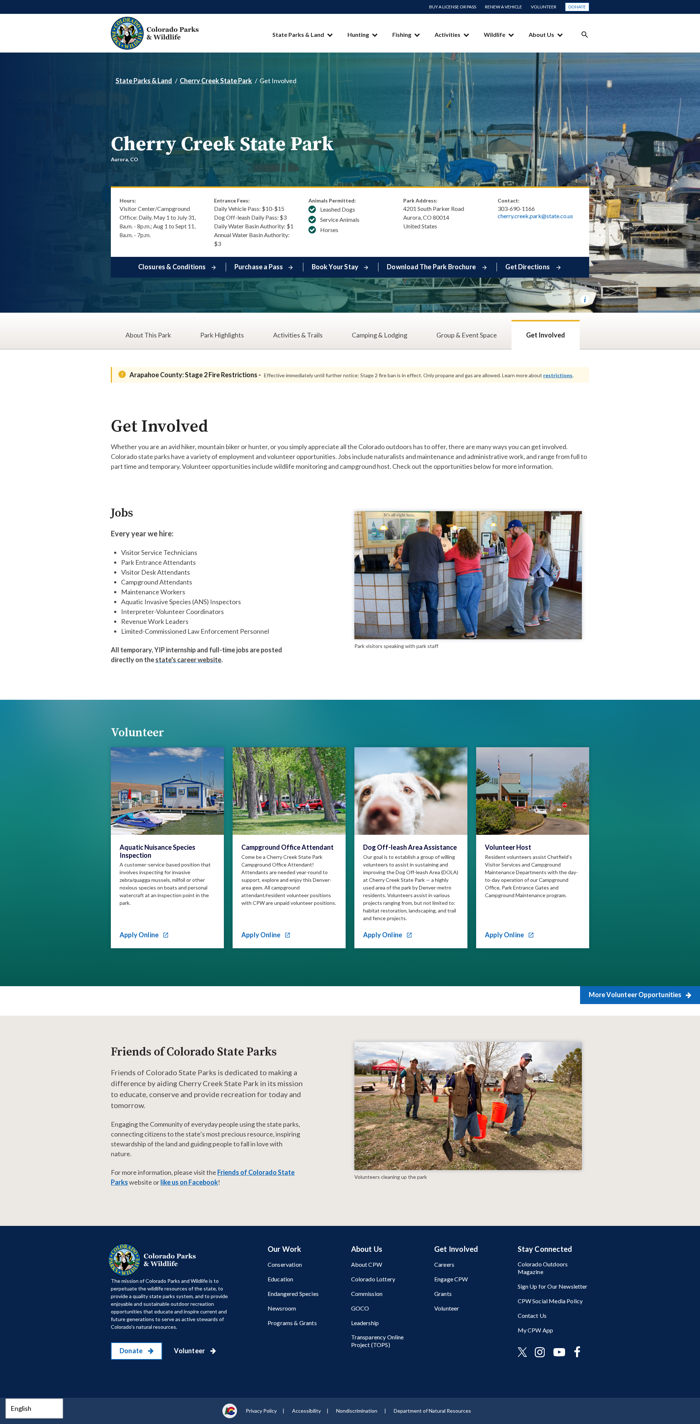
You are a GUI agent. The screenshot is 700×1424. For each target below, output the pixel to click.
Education (280, 1279)
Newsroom (282, 1308)
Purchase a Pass (258, 267)
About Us (541, 34)
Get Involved (545, 335)
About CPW (366, 1264)
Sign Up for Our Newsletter (553, 1286)
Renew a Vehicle (503, 6)
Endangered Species (293, 1293)
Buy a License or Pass (452, 6)
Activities (447, 34)
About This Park (148, 335)
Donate (577, 6)
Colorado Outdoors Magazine (543, 1268)
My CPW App (535, 1330)
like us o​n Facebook (189, 1182)
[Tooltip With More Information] (584, 299)
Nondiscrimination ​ (357, 1411)
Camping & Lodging (379, 335)
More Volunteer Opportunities (636, 995)
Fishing (401, 34)
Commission (367, 1293)
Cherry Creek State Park (216, 81)
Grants (443, 1293)
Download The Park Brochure (432, 267)
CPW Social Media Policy (550, 1300)
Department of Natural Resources (432, 1411)
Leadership (365, 1322)
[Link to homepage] (153, 1259)
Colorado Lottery (373, 1279)
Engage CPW (451, 1279)
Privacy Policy (261, 1411)
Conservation (285, 1264)
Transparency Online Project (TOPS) (377, 1341)
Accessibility (306, 1411)
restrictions (557, 375)
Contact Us (532, 1315)
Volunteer (543, 6)
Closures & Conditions (172, 267)
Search (584, 34)
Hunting (358, 34)
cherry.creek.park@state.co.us (535, 216)
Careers (444, 1264)
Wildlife (494, 34)
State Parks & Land (298, 34)
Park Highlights (222, 335)
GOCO (360, 1308)
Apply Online (140, 935)
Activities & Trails (298, 335)
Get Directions (528, 267)
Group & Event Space (466, 335)
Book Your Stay (335, 267)
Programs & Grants (292, 1322)
